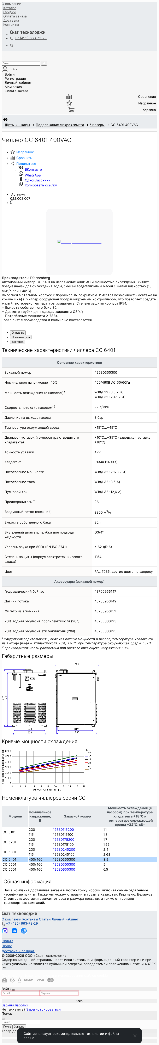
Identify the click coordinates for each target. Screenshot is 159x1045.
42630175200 (63, 839)
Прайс (7, 946)
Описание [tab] (18, 332)
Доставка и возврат (18, 951)
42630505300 (63, 864)
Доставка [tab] (17, 341)
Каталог (9, 8)
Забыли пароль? (15, 1005)
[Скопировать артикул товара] (11, 202)
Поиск (7, 1026)
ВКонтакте (33, 169)
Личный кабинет (18, 83)
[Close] (13, 990)
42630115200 (63, 829)
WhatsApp (33, 175)
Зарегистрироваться (43, 1009)
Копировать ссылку (41, 185)
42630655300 (63, 869)
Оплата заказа (16, 91)
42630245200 (63, 849)
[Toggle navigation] (3, 56)
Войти (10, 74)
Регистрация (15, 78)
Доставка (11, 20)
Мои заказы (14, 87)
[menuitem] (11, 4)
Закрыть (19, 1026)
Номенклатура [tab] (21, 337)
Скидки (9, 12)
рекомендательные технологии (78, 1034)
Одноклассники (38, 180)
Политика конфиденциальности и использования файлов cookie (55, 975)
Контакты (11, 24)
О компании (11, 4)
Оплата (15, 16)
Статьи (45, 919)
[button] (23, 164)
